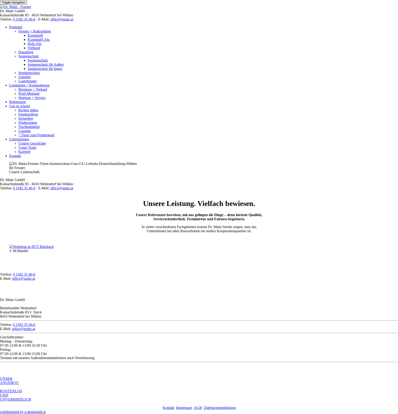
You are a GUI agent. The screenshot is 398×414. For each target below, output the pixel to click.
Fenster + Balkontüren (34, 31)
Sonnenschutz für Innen (45, 69)
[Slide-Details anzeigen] (31, 247)
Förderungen (27, 123)
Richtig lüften (28, 110)
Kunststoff (35, 35)
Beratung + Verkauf (32, 89)
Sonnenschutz (28, 56)
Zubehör (24, 77)
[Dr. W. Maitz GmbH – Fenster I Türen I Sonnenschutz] (15, 7)
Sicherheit (25, 118)
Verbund (34, 48)
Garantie (24, 131)
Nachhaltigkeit (29, 127)
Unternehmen (19, 139)
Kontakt (15, 156)
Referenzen (17, 102)
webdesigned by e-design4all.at (23, 412)
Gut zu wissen (19, 106)
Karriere (24, 152)
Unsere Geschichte (32, 143)
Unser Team (27, 147)
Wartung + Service (32, 98)
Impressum (184, 408)
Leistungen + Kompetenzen (29, 85)
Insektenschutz (29, 73)
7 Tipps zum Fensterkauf (36, 135)
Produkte (15, 27)
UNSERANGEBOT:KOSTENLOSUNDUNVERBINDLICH (15, 389)
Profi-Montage (29, 93)
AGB (198, 408)
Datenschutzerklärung (220, 408)
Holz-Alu (34, 44)
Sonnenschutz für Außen (46, 64)
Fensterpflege (28, 114)
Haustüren (25, 52)
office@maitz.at (61, 19)
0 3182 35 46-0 (24, 19)
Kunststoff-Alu (39, 40)
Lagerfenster (27, 81)
